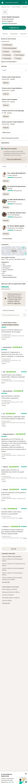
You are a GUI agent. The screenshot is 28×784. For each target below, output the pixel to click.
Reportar (4, 339)
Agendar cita (15, 28)
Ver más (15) (6, 603)
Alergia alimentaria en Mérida (11, 592)
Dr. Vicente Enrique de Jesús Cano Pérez (17, 186)
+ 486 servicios (6, 132)
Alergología (5, 19)
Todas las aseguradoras (9, 277)
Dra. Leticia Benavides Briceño (17, 173)
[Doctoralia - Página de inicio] (3, 2)
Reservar (6, 83)
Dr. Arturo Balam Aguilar (15, 226)
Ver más (14, 549)
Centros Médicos (16, 7)
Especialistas (14, 34)
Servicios (5, 34)
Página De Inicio (6, 7)
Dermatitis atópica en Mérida (10, 598)
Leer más (11, 782)
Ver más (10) (6, 582)
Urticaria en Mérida (8, 595)
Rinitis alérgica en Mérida (9, 589)
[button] (11, 19)
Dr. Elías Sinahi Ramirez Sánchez (17, 199)
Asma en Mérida (7, 600)
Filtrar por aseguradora (14, 159)
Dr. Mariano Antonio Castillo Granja (17, 213)
